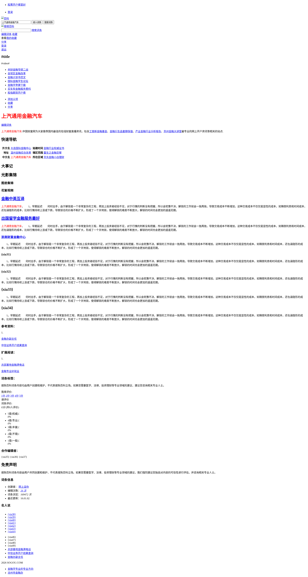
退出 (3, 49)
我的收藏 (11, 38)
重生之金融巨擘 (53, 152)
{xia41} (12, 523)
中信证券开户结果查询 (14, 345)
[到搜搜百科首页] (7, 26)
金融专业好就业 (10, 371)
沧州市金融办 (15, 572)
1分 (3, 395)
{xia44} (12, 531)
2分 (8, 395)
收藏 (14, 34)
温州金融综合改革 (21, 152)
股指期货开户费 (17, 92)
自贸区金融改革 (17, 73)
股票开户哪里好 (17, 4)
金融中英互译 (12, 199)
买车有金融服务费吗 (19, 89)
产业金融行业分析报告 (148, 131)
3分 (12, 395)
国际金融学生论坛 (18, 81)
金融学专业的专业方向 (20, 569)
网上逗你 (24, 486)
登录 (10, 12)
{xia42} (12, 525)
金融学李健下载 (17, 85)
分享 (3, 42)
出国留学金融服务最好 (20, 218)
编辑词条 (6, 34)
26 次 (23, 490)
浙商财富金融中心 (13, 237)
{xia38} (12, 514)
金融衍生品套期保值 (121, 131)
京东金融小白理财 (54, 157)
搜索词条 (37, 30)
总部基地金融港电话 (12, 364)
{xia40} (12, 520)
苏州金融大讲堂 (173, 131)
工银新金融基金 (98, 131)
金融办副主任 (9, 338)
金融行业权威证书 (54, 148)
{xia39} (12, 517)
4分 (17, 395)
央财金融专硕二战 (18, 69)
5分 (21, 395)
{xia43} (12, 528)
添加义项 (13, 99)
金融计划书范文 (17, 77)
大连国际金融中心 (21, 148)
